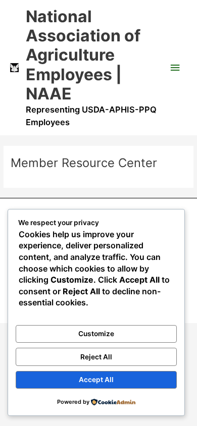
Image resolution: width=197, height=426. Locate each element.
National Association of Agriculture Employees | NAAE (83, 55)
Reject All (96, 357)
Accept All (96, 380)
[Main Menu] (175, 68)
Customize (96, 334)
